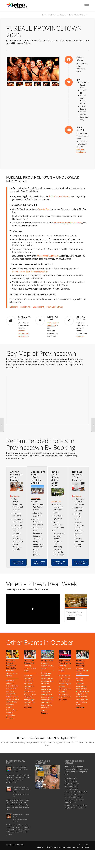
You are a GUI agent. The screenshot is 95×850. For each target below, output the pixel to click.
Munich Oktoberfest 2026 (74, 797)
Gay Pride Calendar (19, 767)
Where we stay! (53, 318)
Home (44, 15)
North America (53, 15)
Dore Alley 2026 (70, 802)
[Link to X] (79, 844)
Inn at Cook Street (54, 306)
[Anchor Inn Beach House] (16, 486)
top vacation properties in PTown (67, 222)
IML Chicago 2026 (71, 786)
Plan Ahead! (80, 128)
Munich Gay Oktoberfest (29, 661)
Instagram (80, 336)
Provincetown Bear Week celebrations (30, 271)
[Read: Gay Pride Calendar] (9, 769)
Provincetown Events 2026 (74, 794)
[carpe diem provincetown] (76, 608)
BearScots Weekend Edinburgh (80, 663)
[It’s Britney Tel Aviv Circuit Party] (2, 425)
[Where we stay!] (40, 320)
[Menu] (85, 5)
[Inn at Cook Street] (57, 492)
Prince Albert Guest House (48, 255)
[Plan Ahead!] (69, 130)
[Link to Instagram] (87, 844)
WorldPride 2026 (71, 781)
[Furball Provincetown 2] (33, 68)
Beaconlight (38, 306)
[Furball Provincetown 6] (37, 84)
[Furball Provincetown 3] (19, 84)
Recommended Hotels (26, 318)
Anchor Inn (25, 306)
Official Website (81, 318)
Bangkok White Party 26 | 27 (75, 808)
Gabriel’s (14, 306)
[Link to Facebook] (83, 844)
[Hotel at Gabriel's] (78, 486)
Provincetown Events (66, 15)
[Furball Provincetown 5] (46, 84)
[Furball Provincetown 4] (55, 84)
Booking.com (15, 496)
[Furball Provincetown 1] (28, 84)
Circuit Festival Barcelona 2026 (76, 805)
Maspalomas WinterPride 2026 (76, 792)
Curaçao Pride (47, 660)
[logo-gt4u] (19, 5)
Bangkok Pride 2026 (72, 784)
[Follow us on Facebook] (47, 788)
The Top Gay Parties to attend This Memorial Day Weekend (21, 789)
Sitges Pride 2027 (71, 778)
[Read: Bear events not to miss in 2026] (9, 816)
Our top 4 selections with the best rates (23, 333)
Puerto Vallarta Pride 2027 (74, 800)
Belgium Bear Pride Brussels (65, 661)
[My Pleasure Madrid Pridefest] (93, 425)
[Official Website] (69, 320)
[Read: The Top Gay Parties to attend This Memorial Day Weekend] (9, 789)
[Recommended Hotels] (10, 320)
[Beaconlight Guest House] (37, 489)
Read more (10, 718)
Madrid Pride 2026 (71, 789)
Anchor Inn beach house (59, 196)
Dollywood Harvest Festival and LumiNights (11, 664)
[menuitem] (85, 5)
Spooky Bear (44, 209)
